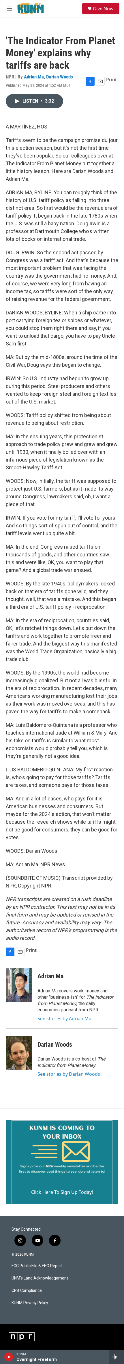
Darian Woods (59, 77)
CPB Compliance (27, 1290)
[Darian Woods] (19, 1053)
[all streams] (116, 1357)
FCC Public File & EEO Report (37, 1266)
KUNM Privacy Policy (30, 1303)
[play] (8, 1357)
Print (111, 79)
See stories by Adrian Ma (64, 1018)
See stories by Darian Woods (68, 1074)
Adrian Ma (34, 77)
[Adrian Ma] (19, 985)
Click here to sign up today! (62, 1192)
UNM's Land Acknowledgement (40, 1278)
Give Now (103, 8)
